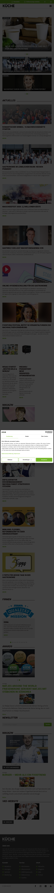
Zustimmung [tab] (9, 436)
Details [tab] (27, 436)
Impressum (17, 453)
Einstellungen (26, 459)
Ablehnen (10, 459)
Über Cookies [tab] (44, 436)
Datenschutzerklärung (7, 453)
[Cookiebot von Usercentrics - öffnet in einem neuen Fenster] (46, 432)
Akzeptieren (44, 459)
